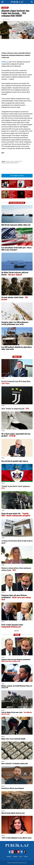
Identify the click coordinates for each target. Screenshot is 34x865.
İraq (13, 161)
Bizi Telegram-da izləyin (17, 175)
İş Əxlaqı (25, 856)
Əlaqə (20, 856)
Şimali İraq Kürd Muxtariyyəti (10, 162)
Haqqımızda (9, 856)
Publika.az (4, 62)
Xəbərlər (15, 856)
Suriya (8, 161)
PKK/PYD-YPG (18, 161)
